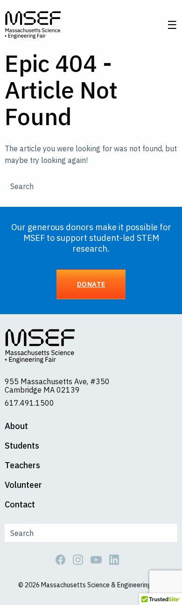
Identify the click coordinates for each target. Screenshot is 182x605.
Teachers (22, 465)
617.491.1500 (29, 403)
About (16, 426)
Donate (91, 284)
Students (22, 446)
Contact (20, 504)
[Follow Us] (64, 558)
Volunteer (23, 485)
